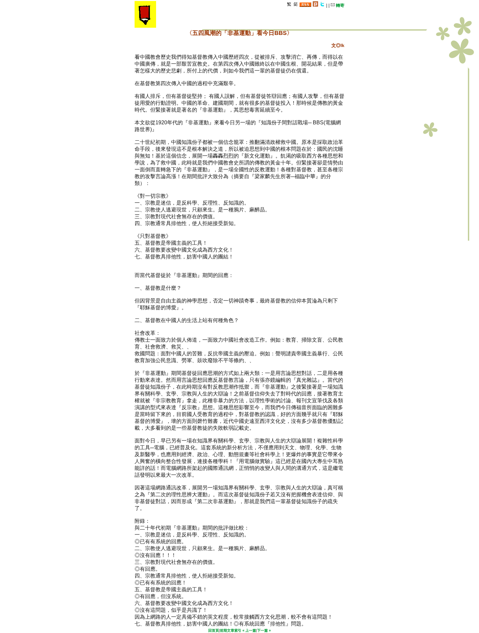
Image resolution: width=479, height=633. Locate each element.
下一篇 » (264, 630)
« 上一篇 (249, 630)
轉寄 (339, 5)
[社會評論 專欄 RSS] (305, 5)
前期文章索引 (230, 630)
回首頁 (213, 630)
